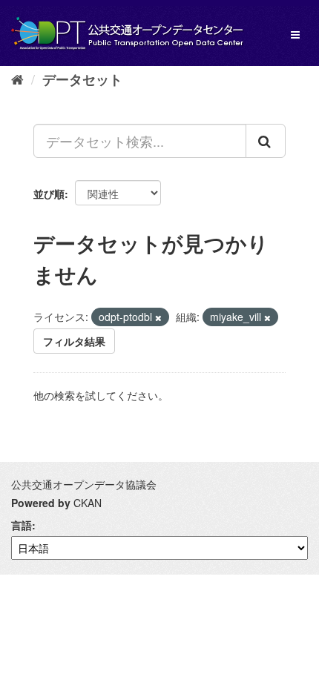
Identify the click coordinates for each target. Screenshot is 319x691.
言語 (21, 525)
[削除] (158, 317)
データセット (82, 79)
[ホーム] (17, 78)
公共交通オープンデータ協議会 (84, 484)
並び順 (49, 193)
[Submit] (266, 141)
